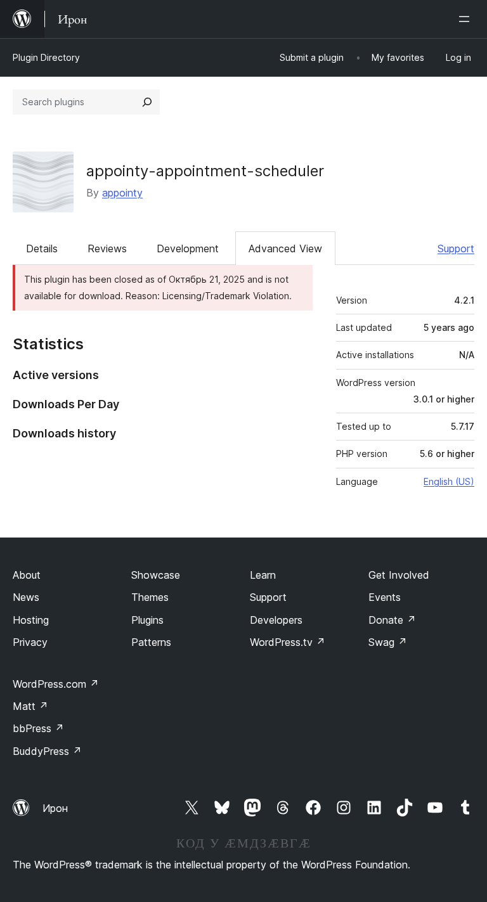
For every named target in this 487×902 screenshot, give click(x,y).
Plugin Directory (46, 57)
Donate (392, 620)
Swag (387, 642)
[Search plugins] (147, 102)
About (27, 575)
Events (384, 597)
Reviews (107, 248)
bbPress (38, 728)
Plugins (147, 620)
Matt (30, 706)
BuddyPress (47, 751)
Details (42, 248)
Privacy (30, 642)
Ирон (55, 808)
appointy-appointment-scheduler (205, 171)
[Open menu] (466, 19)
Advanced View (285, 248)
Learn (263, 575)
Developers (276, 620)
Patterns (151, 642)
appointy (122, 192)
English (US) (449, 481)
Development (188, 248)
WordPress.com (56, 684)
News (26, 597)
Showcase (155, 575)
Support (456, 248)
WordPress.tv (287, 642)
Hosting (31, 620)
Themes (150, 597)
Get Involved (398, 575)
